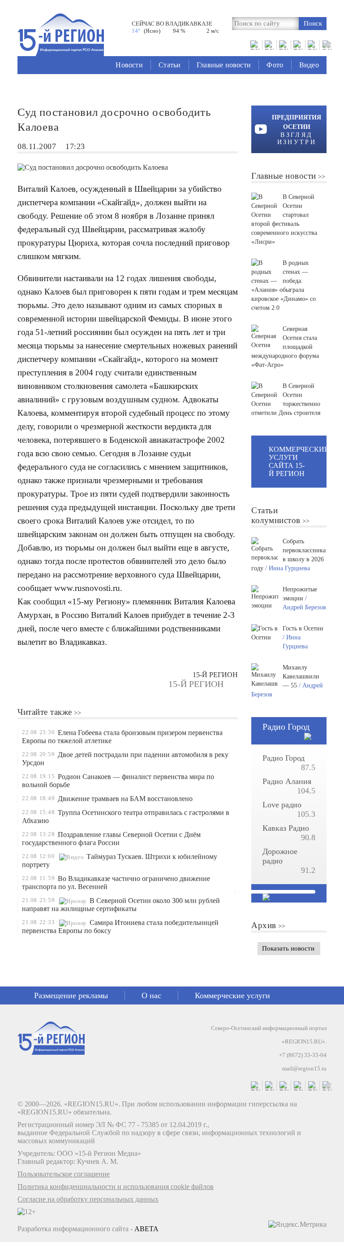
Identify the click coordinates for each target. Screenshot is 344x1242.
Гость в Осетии (303, 628)
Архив (263, 925)
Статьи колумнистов (276, 515)
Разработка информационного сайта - (88, 1229)
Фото (275, 65)
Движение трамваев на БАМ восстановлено (125, 798)
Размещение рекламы (71, 995)
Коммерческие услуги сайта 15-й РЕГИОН (298, 461)
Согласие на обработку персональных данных (88, 1199)
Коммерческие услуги (232, 995)
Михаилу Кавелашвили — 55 (301, 676)
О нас (151, 995)
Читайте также (44, 712)
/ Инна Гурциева (287, 568)
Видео (309, 65)
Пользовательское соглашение (63, 1174)
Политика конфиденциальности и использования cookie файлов (115, 1186)
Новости (129, 65)
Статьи (170, 65)
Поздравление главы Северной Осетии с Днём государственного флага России (111, 838)
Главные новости (224, 65)
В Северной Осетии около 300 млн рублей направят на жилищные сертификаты (121, 904)
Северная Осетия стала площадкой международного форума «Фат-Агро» (285, 347)
